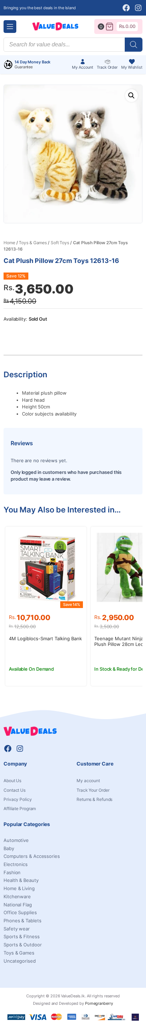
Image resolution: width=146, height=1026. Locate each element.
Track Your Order (93, 790)
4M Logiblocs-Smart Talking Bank (45, 638)
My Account (82, 67)
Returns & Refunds (94, 799)
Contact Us (15, 790)
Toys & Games (33, 242)
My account (88, 780)
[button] (131, 95)
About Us (12, 780)
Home (9, 242)
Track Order (107, 67)
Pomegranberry (99, 1003)
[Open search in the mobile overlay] (73, 45)
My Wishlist (131, 67)
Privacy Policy (18, 799)
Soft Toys (60, 242)
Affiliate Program (20, 808)
